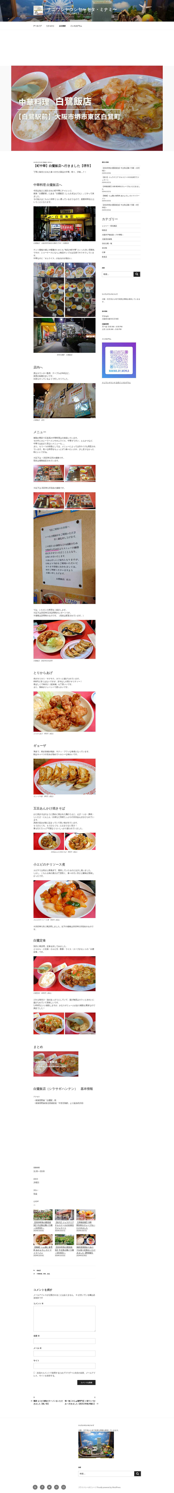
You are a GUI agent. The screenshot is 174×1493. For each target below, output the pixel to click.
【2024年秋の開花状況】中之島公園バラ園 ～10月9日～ (42, 1225)
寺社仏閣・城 (107, 243)
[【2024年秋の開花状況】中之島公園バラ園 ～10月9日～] (43, 1215)
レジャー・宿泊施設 (109, 226)
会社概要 (62, 26)
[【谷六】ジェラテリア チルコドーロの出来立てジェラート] (64, 1215)
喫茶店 (104, 230)
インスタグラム (76, 26)
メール (37, 1348)
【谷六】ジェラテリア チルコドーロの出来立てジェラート (64, 1225)
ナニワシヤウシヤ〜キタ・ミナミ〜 (82, 9)
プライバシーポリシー (86, 1487)
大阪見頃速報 (107, 239)
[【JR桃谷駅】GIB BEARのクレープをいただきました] (86, 1215)
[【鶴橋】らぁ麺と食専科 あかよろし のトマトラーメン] (43, 1240)
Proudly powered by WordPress (108, 1487)
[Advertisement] (87, 47)
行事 (103, 252)
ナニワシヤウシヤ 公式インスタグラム (116, 383)
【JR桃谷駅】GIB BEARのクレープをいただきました (85, 1225)
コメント (38, 1304)
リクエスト (50, 26)
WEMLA (49, 162)
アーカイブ (37, 26)
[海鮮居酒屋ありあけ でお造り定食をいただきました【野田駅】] (86, 1240)
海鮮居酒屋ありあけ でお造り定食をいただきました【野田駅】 (85, 1250)
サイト (36, 1361)
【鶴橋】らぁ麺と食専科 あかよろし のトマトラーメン (42, 1250)
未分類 (104, 248)
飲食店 (39, 1270)
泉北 (48, 1273)
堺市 (44, 1273)
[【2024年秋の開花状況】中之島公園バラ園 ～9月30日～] (64, 1240)
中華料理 (39, 1273)
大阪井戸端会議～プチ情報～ (113, 235)
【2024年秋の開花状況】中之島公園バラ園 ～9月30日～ (64, 1250)
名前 (36, 1336)
